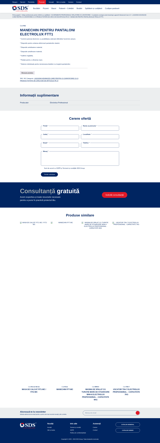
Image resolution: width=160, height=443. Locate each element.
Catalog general (127, 424)
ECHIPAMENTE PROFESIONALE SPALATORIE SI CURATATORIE (70, 15)
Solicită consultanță (114, 195)
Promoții (42, 2)
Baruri (53, 8)
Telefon (86, 143)
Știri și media (60, 2)
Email (45, 143)
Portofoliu (31, 2)
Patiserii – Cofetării (66, 8)
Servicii (22, 2)
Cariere (70, 2)
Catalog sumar (127, 430)
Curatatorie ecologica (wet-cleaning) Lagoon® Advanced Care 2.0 (111, 15)
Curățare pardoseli (112, 8)
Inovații (51, 2)
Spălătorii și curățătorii (93, 8)
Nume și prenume (90, 126)
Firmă (45, 126)
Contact (79, 2)
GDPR (72, 430)
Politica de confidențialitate (78, 433)
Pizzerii (46, 8)
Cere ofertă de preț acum (116, 70)
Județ (45, 134)
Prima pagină (16, 15)
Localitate (87, 134)
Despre (14, 2)
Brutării (79, 8)
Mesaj (45, 151)
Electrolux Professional (59, 103)
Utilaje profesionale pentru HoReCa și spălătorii (36, 15)
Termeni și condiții (75, 427)
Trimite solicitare (49, 174)
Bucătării (36, 8)
